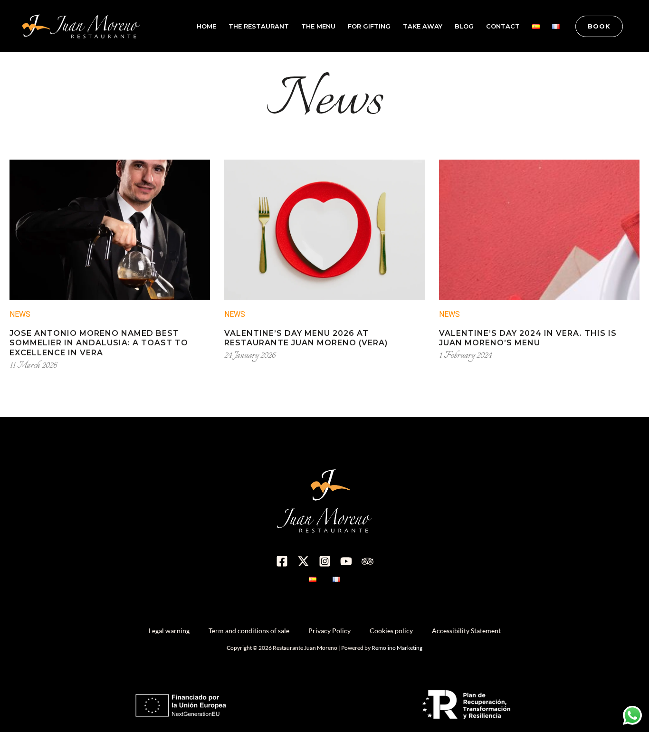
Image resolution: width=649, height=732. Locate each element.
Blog (464, 26)
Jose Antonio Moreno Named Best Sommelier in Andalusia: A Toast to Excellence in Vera (99, 343)
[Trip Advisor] (367, 561)
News (20, 314)
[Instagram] (325, 561)
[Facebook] (282, 561)
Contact (503, 26)
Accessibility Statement (466, 631)
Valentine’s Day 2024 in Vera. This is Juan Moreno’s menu (528, 338)
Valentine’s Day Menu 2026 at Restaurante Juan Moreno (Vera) (306, 338)
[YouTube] (346, 561)
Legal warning (169, 631)
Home (206, 26)
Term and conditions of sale (249, 631)
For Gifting (369, 26)
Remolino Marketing (397, 647)
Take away (422, 26)
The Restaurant (259, 26)
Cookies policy (391, 631)
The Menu (318, 26)
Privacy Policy (329, 631)
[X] (303, 561)
